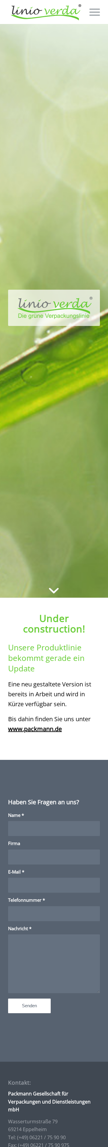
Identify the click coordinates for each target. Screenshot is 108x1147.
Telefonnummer (26, 900)
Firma (14, 843)
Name (16, 815)
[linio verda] (45, 12)
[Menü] (91, 12)
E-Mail (16, 872)
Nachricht (20, 928)
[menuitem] (91, 12)
